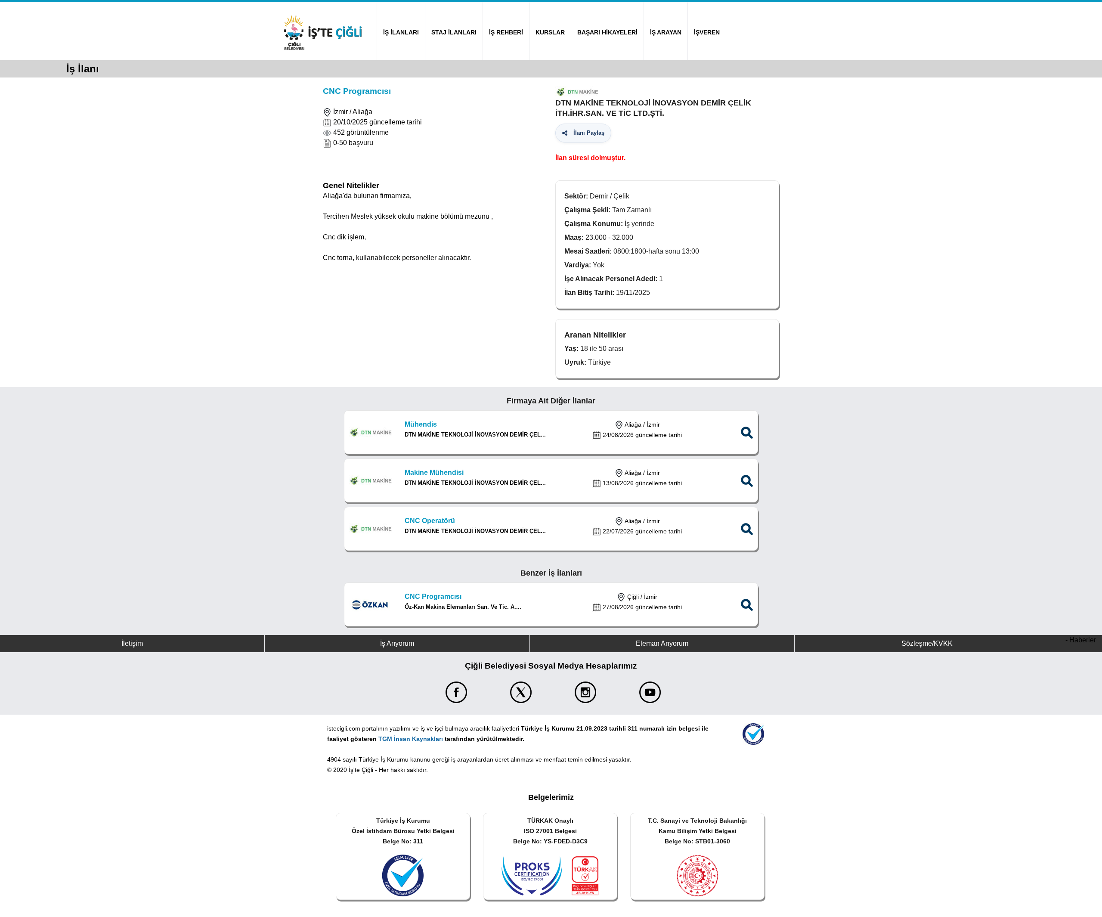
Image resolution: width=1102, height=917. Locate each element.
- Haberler (1080, 640)
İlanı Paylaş (587, 133)
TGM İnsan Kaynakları (410, 738)
